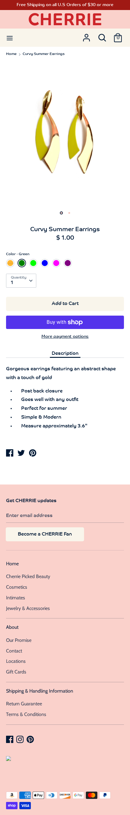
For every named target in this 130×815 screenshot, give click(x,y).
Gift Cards (16, 672)
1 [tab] (61, 212)
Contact (14, 651)
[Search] (102, 35)
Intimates (15, 598)
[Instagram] (20, 739)
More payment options (65, 336)
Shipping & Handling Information (39, 691)
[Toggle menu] (9, 37)
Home (12, 564)
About (12, 627)
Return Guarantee (24, 704)
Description (65, 353)
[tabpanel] (65, 134)
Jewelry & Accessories (28, 608)
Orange (10, 263)
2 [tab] (69, 213)
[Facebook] (10, 739)
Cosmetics (16, 587)
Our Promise (18, 640)
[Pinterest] (31, 739)
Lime (33, 263)
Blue (45, 263)
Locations (16, 661)
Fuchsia (56, 263)
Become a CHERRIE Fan (45, 534)
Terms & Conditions (26, 714)
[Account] (86, 35)
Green (22, 263)
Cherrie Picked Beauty (28, 576)
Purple (67, 263)
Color (17, 254)
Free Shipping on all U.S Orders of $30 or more (65, 5)
